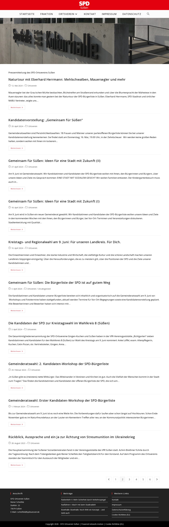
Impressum (116, 504)
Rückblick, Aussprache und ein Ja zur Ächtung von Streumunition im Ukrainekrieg (71, 437)
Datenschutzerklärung (121, 509)
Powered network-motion (92, 524)
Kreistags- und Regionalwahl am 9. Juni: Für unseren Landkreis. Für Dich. (64, 242)
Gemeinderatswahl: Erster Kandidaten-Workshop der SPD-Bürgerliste (61, 400)
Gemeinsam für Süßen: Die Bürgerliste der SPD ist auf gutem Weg (59, 282)
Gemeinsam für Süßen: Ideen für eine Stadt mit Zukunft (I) (53, 201)
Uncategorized (44, 289)
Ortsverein (32, 85)
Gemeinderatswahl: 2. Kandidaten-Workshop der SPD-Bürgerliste (58, 364)
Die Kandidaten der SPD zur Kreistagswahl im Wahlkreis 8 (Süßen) (59, 323)
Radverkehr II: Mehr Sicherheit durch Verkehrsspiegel (83, 499)
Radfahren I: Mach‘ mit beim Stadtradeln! (78, 504)
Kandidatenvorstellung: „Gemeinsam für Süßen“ (45, 120)
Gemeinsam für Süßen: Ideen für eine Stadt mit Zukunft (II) (54, 160)
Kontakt (115, 499)
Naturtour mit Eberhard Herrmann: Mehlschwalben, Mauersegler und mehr (67, 79)
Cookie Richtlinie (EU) (114, 524)
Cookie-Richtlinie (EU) (121, 514)
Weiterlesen (18, 108)
